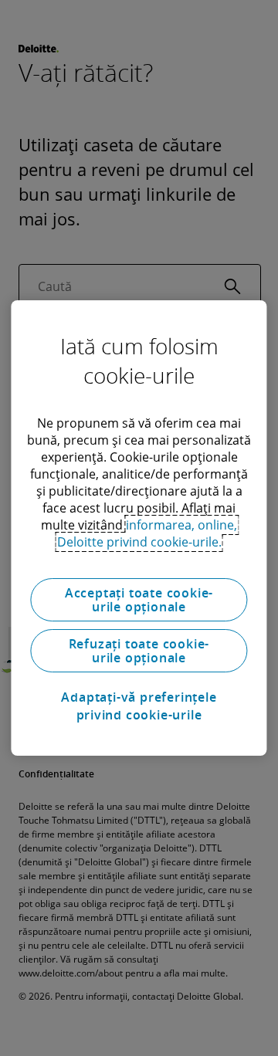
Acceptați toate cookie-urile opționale (139, 599)
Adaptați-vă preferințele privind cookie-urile (138, 706)
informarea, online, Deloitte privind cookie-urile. (147, 533)
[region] (138, 528)
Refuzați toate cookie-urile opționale (139, 650)
